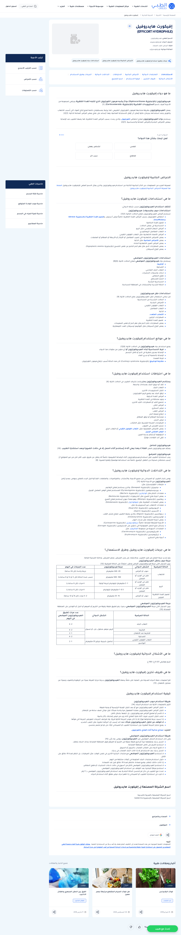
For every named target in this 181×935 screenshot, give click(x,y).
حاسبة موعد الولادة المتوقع (30, 203)
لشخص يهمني (94, 146)
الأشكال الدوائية (165, 78)
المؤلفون (163, 824)
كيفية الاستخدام (133, 78)
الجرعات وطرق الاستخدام (80, 74)
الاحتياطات (117, 74)
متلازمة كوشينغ (157, 361)
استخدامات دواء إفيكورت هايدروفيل (85, 60)
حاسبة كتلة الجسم (34, 193)
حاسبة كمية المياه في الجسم (30, 213)
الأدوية (158, 15)
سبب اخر (94, 155)
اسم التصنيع (117, 78)
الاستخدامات (167, 74)
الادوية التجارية (147, 15)
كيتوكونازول (133, 502)
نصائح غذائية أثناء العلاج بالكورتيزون (148, 729)
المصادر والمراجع (159, 816)
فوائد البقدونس (166, 891)
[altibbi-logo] (163, 6)
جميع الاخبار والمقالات (58, 863)
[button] (139, 6)
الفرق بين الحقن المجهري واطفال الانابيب (72, 893)
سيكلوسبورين (132, 522)
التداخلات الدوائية (101, 74)
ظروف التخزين (149, 78)
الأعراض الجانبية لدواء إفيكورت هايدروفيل (117, 60)
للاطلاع (133, 155)
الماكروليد (134, 528)
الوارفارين (143, 493)
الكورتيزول (125, 119)
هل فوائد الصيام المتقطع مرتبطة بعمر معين (113, 893)
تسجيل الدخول (11, 6)
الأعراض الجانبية (132, 74)
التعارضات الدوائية (150, 74)
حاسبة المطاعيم (35, 223)
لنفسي (133, 146)
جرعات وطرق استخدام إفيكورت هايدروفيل (152, 61)
